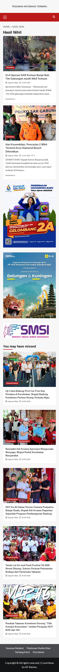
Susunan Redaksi (15, 648)
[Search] (54, 17)
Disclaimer (38, 651)
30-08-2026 (26, 401)
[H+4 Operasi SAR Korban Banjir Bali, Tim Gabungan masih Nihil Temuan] (29, 53)
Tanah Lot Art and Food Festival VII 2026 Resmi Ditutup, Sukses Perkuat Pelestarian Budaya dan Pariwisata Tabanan (29, 568)
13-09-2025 (26, 83)
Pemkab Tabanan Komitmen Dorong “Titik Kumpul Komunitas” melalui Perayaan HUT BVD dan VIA (29, 626)
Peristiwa (10, 67)
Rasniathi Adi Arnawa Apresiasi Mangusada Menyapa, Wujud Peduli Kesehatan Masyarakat (29, 452)
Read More (10, 99)
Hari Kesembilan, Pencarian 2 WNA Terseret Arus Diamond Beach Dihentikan (26, 148)
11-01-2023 (26, 156)
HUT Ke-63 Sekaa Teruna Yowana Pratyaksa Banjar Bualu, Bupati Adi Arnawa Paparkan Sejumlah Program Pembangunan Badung (29, 510)
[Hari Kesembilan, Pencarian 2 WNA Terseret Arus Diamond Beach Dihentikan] (29, 122)
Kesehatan (10, 441)
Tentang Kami (22, 651)
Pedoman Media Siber (39, 648)
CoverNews (47, 662)
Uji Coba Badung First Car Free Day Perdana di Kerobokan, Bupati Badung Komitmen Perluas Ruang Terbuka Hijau (27, 394)
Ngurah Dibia (13, 83)
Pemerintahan (12, 383)
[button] (6, 17)
